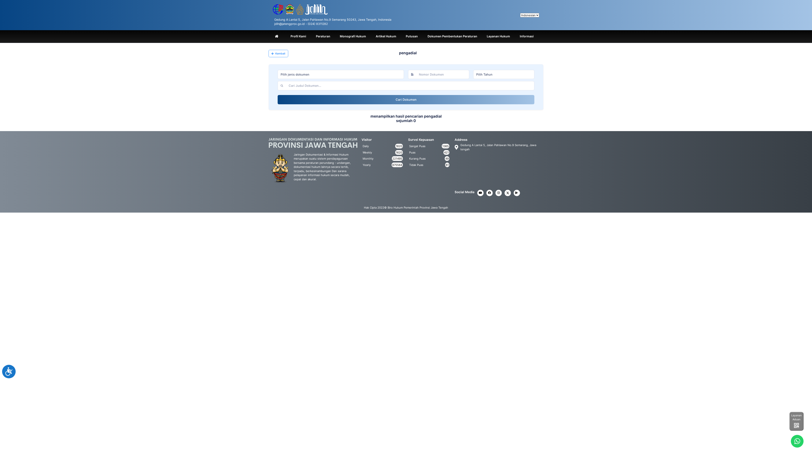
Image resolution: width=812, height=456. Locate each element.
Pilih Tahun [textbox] (484, 74)
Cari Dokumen (406, 99)
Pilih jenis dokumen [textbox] (295, 74)
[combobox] (341, 74)
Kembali (280, 53)
